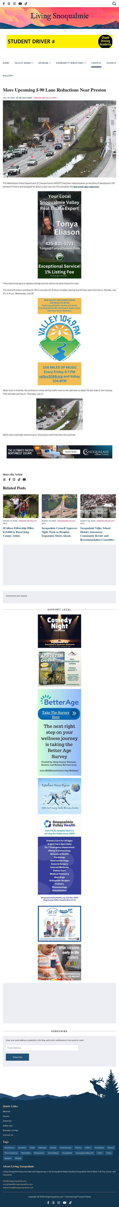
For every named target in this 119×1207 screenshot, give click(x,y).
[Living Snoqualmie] (59, 16)
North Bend (99, 1148)
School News (53, 1153)
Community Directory (70, 63)
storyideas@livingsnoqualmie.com (18, 1184)
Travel (108, 1153)
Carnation (22, 1148)
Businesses (9, 1148)
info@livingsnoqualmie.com (15, 1181)
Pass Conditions (11, 1153)
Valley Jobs (8, 1125)
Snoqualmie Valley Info (45, 98)
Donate (6, 1116)
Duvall (32, 1148)
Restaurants (39, 1153)
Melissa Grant (26, 98)
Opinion (43, 63)
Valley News (23, 63)
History (78, 1148)
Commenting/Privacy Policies (78, 1196)
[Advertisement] (59, 565)
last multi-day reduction (86, 186)
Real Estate (25, 1153)
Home (6, 63)
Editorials (42, 1148)
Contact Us (8, 1135)
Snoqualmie (67, 1153)
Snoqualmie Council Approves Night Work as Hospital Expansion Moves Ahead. (59, 532)
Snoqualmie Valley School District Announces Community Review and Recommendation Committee (97, 534)
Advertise (7, 1121)
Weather (6, 1111)
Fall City (53, 1148)
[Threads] (5, 480)
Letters (88, 1148)
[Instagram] (14, 480)
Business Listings (10, 1130)
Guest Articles (65, 1148)
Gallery (8, 75)
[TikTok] (20, 480)
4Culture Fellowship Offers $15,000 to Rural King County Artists (18, 532)
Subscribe (17, 1057)
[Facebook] (10, 480)
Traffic (96, 63)
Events (111, 63)
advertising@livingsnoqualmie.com (18, 1187)
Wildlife (18, 1158)
